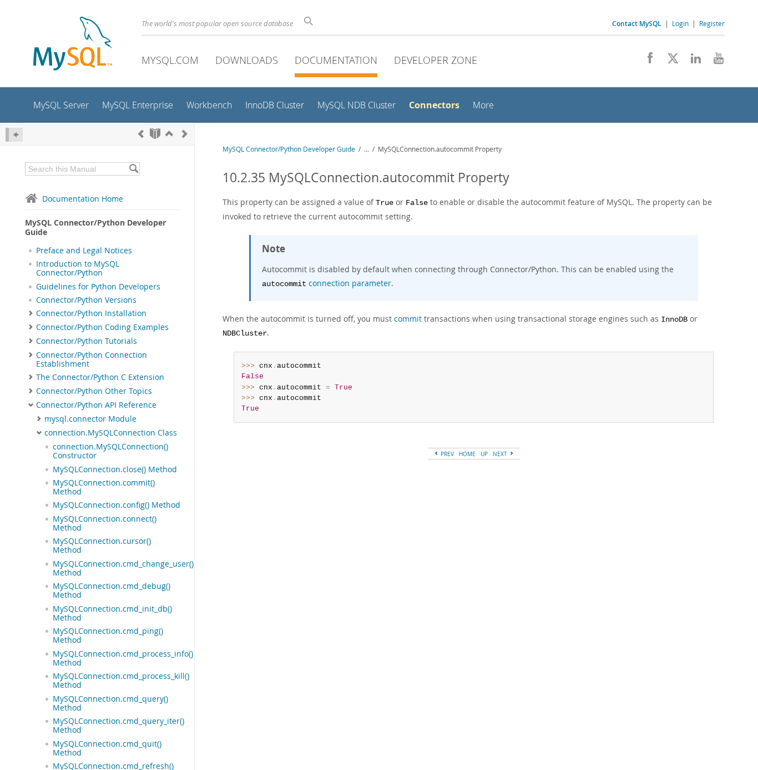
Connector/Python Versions (86, 300)
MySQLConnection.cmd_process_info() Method (123, 658)
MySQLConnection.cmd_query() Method (110, 703)
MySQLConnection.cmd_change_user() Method (123, 568)
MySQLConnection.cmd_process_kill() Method (121, 680)
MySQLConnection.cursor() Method (102, 545)
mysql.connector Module (90, 419)
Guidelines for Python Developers (98, 287)
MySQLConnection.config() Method (116, 505)
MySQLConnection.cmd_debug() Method (111, 590)
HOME (467, 454)
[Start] (155, 133)
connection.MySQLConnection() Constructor (110, 451)
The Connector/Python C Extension (100, 377)
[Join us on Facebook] (646, 61)
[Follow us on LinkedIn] (691, 61)
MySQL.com (170, 60)
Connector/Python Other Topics (94, 391)
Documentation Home (82, 198)
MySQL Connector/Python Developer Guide (289, 149)
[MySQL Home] (73, 45)
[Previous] (141, 133)
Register (712, 23)
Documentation (336, 60)
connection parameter (350, 283)
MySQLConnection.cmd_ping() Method (108, 635)
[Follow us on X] (669, 61)
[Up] (169, 133)
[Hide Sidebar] (14, 135)
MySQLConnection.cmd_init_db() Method (112, 613)
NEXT (501, 454)
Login (680, 23)
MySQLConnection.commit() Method (104, 487)
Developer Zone (435, 60)
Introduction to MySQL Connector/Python (77, 268)
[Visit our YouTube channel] (714, 61)
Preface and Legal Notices (84, 251)
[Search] (133, 169)
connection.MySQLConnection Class (110, 433)
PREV (446, 454)
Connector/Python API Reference (96, 405)
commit (408, 318)
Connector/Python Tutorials (86, 341)
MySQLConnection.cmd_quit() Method (107, 748)
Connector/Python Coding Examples (102, 327)
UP (484, 454)
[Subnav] (31, 313)
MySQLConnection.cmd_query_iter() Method (118, 725)
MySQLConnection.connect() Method (104, 523)
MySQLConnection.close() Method (115, 469)
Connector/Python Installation (91, 313)
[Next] (184, 133)
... (366, 149)
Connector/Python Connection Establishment (91, 359)
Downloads (246, 60)
